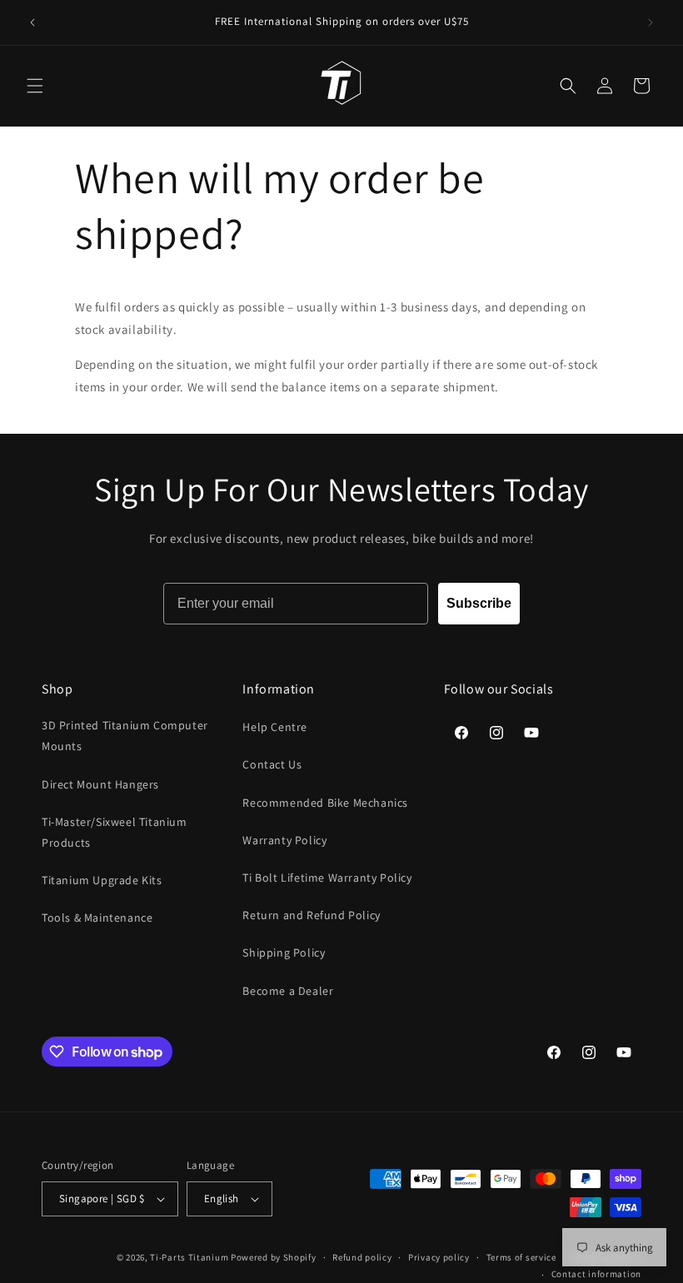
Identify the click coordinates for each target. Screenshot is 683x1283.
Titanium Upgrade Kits (102, 880)
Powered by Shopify (274, 1257)
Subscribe (478, 603)
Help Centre (274, 726)
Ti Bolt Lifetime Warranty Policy (326, 877)
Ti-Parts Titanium (189, 1257)
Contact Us (272, 764)
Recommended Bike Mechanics (325, 802)
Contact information (596, 1274)
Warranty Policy (284, 840)
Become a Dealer (287, 990)
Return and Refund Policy (311, 915)
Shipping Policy (283, 952)
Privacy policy (439, 1257)
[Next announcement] (650, 22)
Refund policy (361, 1257)
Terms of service (521, 1257)
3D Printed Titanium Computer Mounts (125, 735)
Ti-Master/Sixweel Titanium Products (114, 832)
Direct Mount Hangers (100, 784)
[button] (35, 85)
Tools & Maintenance (97, 917)
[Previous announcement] (32, 22)
